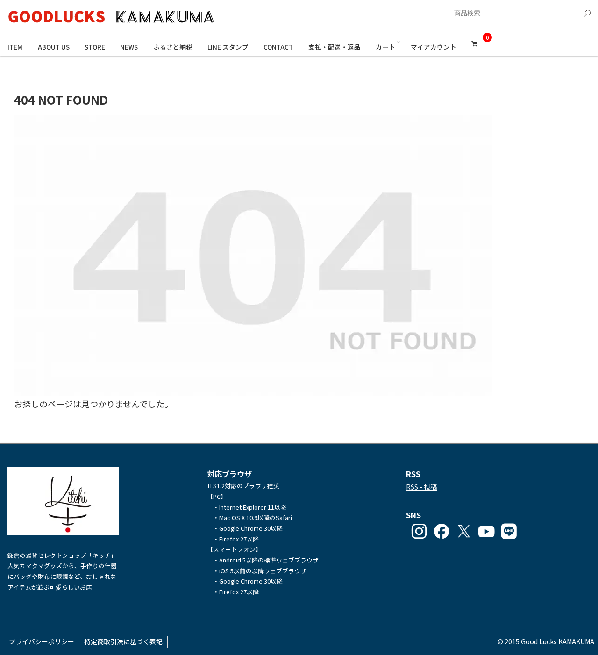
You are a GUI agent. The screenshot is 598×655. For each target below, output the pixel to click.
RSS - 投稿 (421, 486)
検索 (584, 12)
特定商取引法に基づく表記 (123, 641)
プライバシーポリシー (41, 641)
